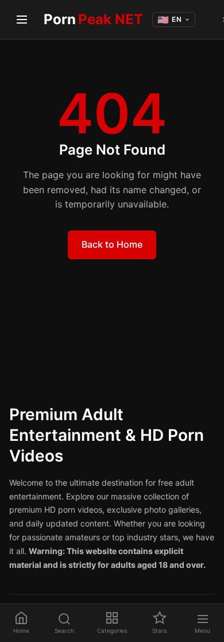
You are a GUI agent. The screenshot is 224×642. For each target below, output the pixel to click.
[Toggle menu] (21, 19)
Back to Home (112, 244)
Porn (93, 19)
